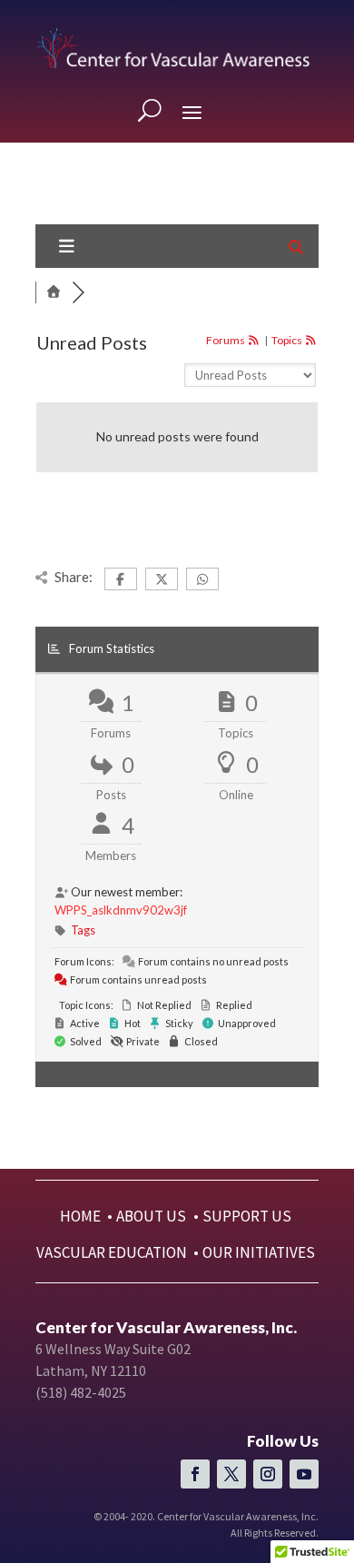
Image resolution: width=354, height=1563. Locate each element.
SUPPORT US (246, 1216)
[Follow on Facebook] (195, 1474)
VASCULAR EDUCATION (111, 1252)
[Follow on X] (231, 1474)
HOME (80, 1216)
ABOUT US (151, 1216)
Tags (83, 930)
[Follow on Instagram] (267, 1474)
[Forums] (53, 292)
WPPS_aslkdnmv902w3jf (120, 910)
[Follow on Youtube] (304, 1474)
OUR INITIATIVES (258, 1252)
